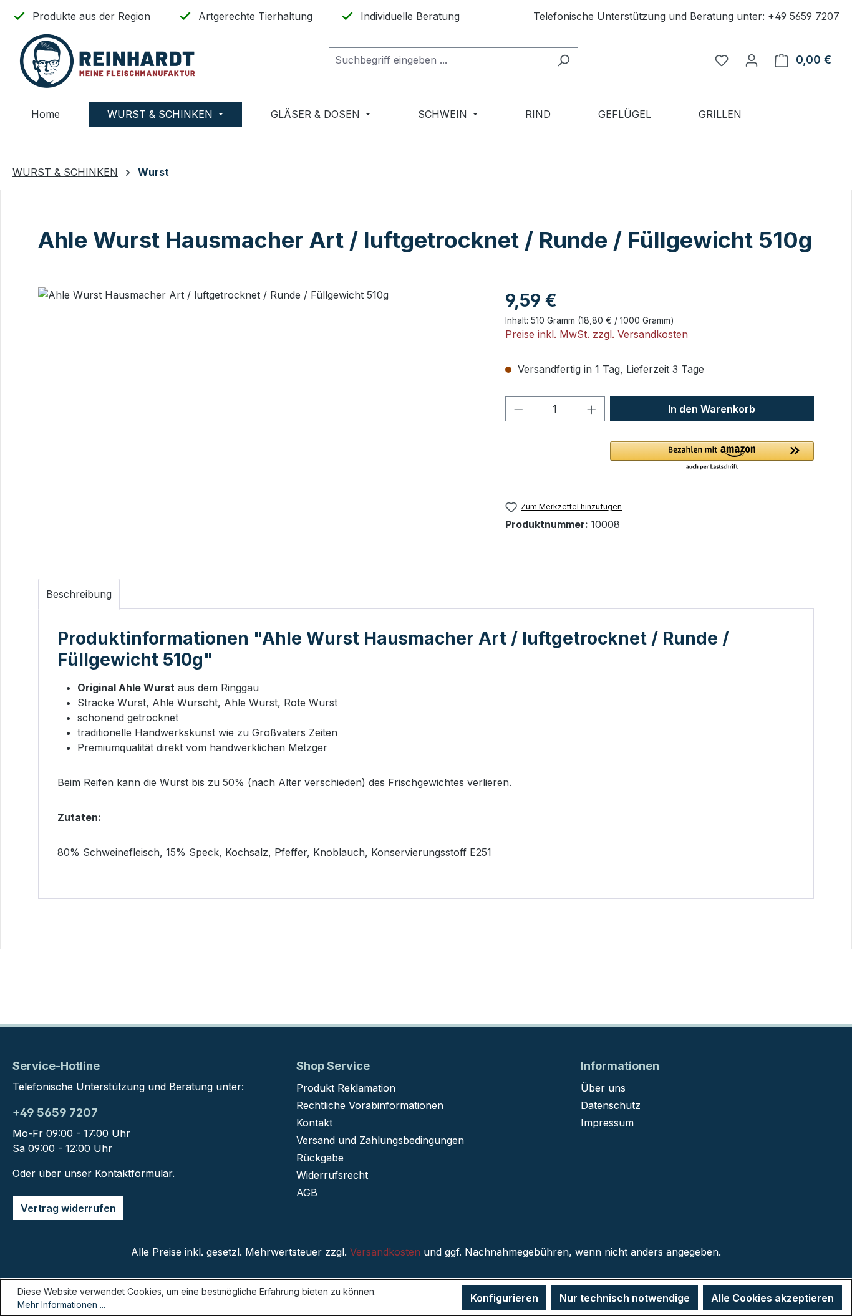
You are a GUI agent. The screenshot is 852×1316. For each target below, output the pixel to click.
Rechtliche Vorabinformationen (369, 1105)
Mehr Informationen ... (61, 1304)
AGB (306, 1192)
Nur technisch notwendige (624, 1298)
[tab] (79, 594)
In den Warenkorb (711, 409)
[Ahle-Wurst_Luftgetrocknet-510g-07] (259, 421)
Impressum (607, 1123)
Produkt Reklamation (345, 1088)
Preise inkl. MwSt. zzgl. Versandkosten (596, 334)
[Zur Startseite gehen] (106, 60)
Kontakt (314, 1123)
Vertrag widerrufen (68, 1208)
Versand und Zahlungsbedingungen (380, 1140)
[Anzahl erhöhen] (592, 408)
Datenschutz (611, 1105)
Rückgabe (320, 1157)
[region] (259, 421)
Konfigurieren (504, 1298)
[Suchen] (563, 59)
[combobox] (439, 59)
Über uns (603, 1088)
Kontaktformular (133, 1173)
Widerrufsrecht (332, 1175)
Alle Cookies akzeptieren (772, 1298)
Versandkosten (385, 1252)
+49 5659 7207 (55, 1112)
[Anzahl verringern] (518, 408)
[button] (712, 456)
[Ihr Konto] (752, 59)
